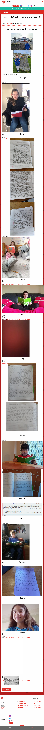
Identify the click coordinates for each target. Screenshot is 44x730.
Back (7, 689)
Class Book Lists (37, 701)
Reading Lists (36, 703)
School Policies (37, 705)
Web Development (35, 727)
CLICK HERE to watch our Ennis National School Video (22, 8)
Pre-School (20, 707)
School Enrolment (22, 703)
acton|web (41, 727)
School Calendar (21, 701)
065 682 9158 (2, 708)
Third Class (9, 23)
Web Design (28, 727)
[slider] (3, 136)
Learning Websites (37, 707)
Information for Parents (23, 705)
